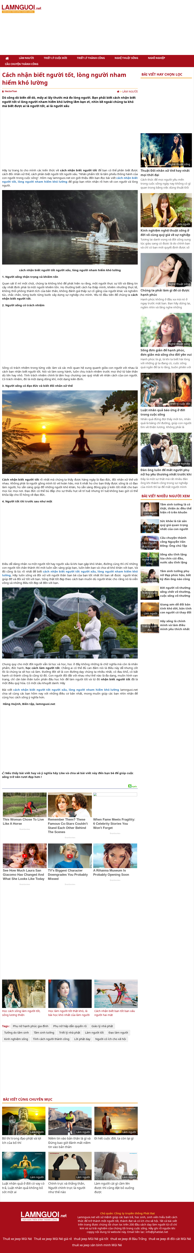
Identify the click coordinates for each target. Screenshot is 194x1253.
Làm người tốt (94, 1032)
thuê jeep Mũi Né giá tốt (91, 1239)
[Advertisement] (123, 27)
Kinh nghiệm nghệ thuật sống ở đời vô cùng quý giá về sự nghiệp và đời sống (165, 234)
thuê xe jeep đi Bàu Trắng (128, 1239)
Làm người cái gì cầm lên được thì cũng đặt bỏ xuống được (114, 1187)
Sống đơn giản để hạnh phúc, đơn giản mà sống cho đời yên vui (166, 352)
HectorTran (11, 91)
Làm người (26, 58)
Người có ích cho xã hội (110, 1039)
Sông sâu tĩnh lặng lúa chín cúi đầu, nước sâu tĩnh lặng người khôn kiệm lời (174, 560)
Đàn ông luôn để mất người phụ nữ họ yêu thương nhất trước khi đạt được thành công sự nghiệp (166, 474)
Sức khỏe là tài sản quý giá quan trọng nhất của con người (174, 525)
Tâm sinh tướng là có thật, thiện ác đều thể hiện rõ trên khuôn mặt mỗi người (176, 510)
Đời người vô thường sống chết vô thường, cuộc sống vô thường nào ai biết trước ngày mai (175, 595)
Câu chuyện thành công (21, 64)
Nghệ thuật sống (126, 58)
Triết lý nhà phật (69, 1032)
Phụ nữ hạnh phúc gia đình (30, 1026)
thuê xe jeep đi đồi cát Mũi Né (170, 1239)
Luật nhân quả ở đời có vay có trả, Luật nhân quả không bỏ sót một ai (23, 1187)
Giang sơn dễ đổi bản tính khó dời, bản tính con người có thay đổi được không (176, 610)
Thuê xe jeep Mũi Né (17, 1239)
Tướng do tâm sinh (16, 1032)
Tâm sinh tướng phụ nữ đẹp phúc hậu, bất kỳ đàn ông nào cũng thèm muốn (175, 577)
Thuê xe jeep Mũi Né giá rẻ (53, 1239)
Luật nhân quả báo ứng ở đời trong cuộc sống (163, 412)
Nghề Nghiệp (156, 58)
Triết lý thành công (91, 58)
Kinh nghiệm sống (16, 1039)
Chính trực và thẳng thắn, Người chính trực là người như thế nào (66, 1187)
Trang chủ (7, 58)
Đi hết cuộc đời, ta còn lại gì (114, 1138)
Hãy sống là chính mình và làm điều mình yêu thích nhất (175, 625)
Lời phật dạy (82, 1039)
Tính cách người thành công (51, 1039)
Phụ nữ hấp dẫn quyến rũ (70, 1026)
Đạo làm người (118, 1032)
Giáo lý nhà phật (102, 1026)
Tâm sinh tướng (44, 1032)
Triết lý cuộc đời (55, 58)
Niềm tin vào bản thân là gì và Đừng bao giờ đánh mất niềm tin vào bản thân (69, 1142)
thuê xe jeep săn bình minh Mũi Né (97, 1245)
